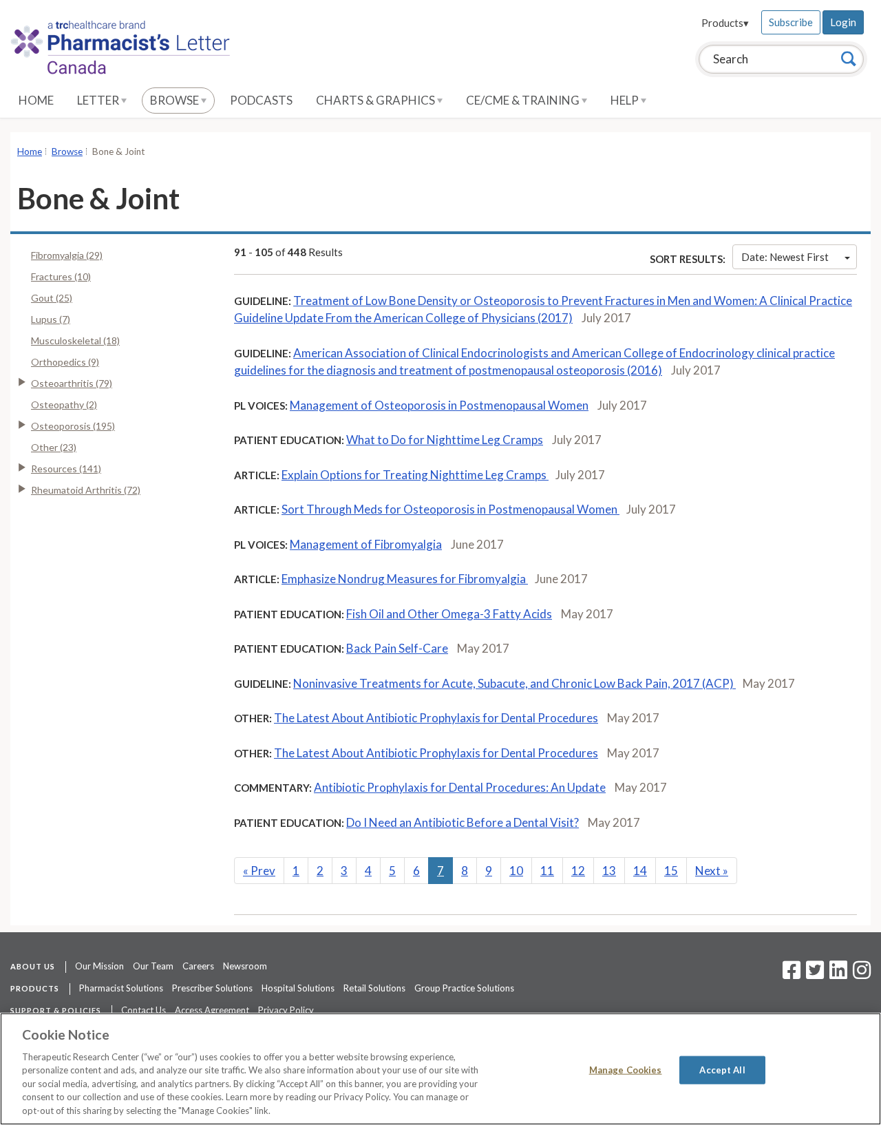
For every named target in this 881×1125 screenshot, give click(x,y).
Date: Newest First (785, 257)
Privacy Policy (286, 1010)
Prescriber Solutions (212, 987)
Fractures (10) (61, 276)
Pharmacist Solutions (121, 987)
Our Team (153, 965)
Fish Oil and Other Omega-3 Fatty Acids (449, 614)
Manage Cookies (625, 1069)
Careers (198, 965)
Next (711, 870)
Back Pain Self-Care (397, 648)
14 (640, 870)
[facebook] (791, 974)
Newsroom (245, 965)
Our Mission (99, 965)
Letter (99, 100)
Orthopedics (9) (65, 362)
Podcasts (261, 100)
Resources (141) (66, 468)
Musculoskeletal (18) (75, 340)
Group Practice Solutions (464, 987)
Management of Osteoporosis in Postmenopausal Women (439, 405)
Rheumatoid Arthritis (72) (85, 490)
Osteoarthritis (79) (71, 383)
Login (843, 22)
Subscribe (791, 22)
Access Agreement (212, 1010)
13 (609, 870)
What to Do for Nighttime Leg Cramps (444, 439)
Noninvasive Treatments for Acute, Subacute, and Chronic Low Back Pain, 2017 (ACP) (514, 683)
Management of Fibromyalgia (366, 544)
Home (36, 100)
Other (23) (53, 447)
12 (578, 870)
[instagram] (862, 974)
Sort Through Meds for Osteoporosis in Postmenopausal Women (450, 509)
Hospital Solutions (298, 987)
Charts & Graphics (376, 100)
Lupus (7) (50, 319)
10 (516, 870)
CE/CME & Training (524, 100)
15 (671, 870)
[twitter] (813, 974)
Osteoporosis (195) (73, 426)
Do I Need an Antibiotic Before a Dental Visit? (462, 822)
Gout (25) (51, 298)
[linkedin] (838, 974)
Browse (175, 100)
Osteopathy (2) (64, 404)
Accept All (722, 1069)
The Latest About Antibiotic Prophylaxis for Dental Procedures (436, 718)
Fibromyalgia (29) (67, 255)
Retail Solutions (374, 987)
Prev (259, 870)
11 (547, 870)
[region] (440, 1069)
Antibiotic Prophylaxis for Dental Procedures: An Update (460, 787)
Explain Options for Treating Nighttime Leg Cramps (415, 474)
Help (626, 100)
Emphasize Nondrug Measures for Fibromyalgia (405, 578)
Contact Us (143, 1010)
